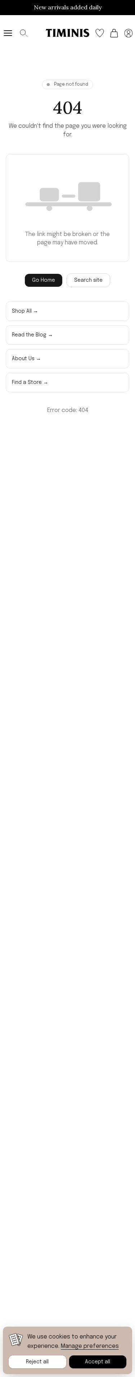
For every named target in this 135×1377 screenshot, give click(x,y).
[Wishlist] (99, 33)
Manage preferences (90, 1346)
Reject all (37, 1361)
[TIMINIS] (67, 33)
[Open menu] (8, 33)
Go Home (43, 280)
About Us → (26, 358)
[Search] (23, 33)
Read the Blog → (32, 335)
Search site (88, 280)
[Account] (128, 33)
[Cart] (114, 33)
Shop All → (25, 311)
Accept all (97, 1361)
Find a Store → (30, 382)
